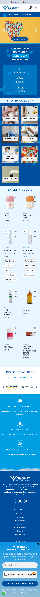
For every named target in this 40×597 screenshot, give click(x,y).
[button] (4, 30)
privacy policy (32, 590)
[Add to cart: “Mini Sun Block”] (35, 197)
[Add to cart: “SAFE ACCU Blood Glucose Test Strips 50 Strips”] (35, 328)
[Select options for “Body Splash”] (15, 231)
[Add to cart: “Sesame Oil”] (35, 291)
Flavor (25, 257)
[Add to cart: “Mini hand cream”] (15, 197)
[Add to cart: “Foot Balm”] (15, 328)
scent (6, 257)
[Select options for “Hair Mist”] (35, 231)
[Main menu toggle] (35, 8)
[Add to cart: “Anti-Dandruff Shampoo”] (15, 291)
